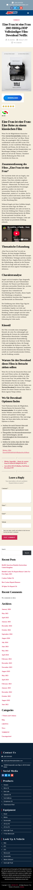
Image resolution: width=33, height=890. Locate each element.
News (3, 728)
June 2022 (5, 704)
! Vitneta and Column (9, 716)
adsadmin (12, 40)
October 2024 (6, 630)
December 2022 (7, 692)
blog (3, 720)
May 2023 (5, 675)
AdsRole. (22, 887)
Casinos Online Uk (8, 578)
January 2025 (6, 622)
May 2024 (5, 651)
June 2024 (5, 646)
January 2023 (6, 688)
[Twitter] (15, 8)
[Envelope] (21, 8)
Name (4, 505)
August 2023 (6, 671)
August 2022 (6, 700)
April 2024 (5, 655)
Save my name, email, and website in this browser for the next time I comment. (17, 531)
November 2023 (7, 667)
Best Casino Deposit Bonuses (11, 582)
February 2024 (7, 659)
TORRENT (16, 20)
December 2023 (7, 663)
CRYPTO (5, 724)
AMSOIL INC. (15, 885)
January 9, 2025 (23, 40)
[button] (28, 12)
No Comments (18, 42)
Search (3, 549)
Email (4, 513)
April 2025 (5, 617)
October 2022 (6, 696)
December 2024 (7, 626)
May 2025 (5, 613)
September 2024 (7, 634)
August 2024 (6, 638)
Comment (5, 488)
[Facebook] (12, 8)
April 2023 (5, 680)
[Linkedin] (18, 8)
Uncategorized (6, 736)
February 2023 (7, 684)
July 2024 (5, 642)
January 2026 (6, 609)
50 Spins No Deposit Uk (9, 586)
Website (4, 522)
